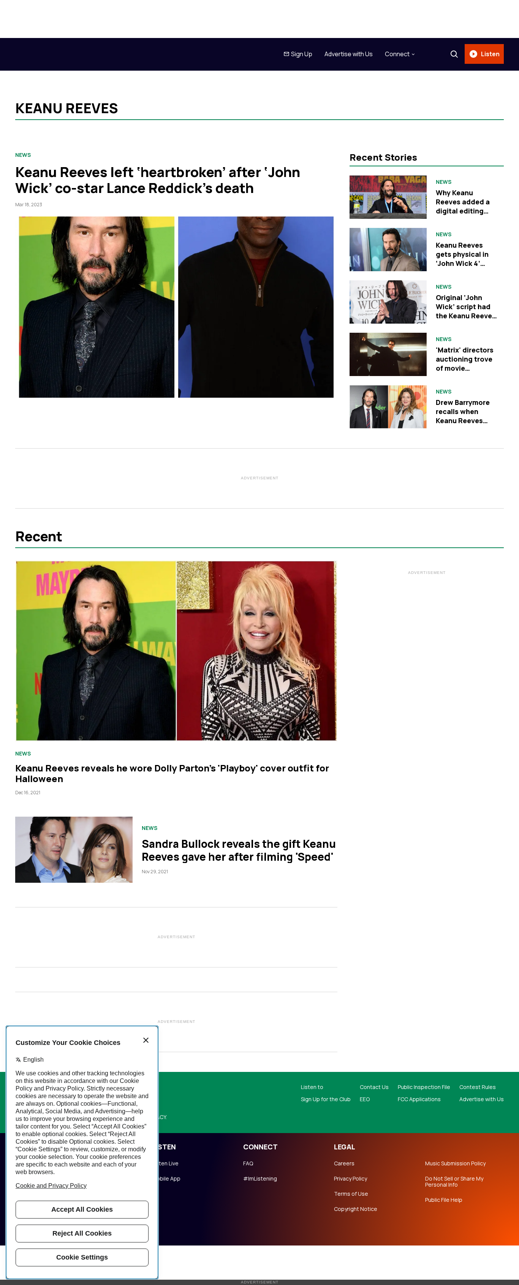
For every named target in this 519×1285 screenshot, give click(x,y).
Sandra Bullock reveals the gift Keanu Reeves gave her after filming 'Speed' (239, 850)
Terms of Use (351, 1194)
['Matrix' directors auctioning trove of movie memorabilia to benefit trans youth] (388, 354)
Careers (344, 1163)
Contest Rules (477, 1087)
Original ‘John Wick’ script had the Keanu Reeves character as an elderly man (466, 315)
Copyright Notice (355, 1209)
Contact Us (374, 1087)
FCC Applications (419, 1099)
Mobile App (166, 1179)
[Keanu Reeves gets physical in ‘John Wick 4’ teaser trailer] (388, 249)
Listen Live (165, 1163)
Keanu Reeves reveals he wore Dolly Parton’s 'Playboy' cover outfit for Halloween (172, 773)
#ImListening (260, 1179)
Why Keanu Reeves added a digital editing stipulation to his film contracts (464, 211)
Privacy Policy (350, 1179)
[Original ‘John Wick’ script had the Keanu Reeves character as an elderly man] (388, 302)
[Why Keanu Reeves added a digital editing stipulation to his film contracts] (388, 197)
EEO (365, 1099)
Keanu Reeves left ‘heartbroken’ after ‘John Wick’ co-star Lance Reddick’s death (157, 180)
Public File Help (443, 1200)
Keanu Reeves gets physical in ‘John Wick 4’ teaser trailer (462, 258)
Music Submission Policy (455, 1163)
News (23, 155)
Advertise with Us (348, 54)
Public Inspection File (424, 1087)
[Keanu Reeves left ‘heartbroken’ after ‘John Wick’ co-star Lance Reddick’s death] (176, 307)
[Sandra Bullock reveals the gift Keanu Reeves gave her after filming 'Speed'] (74, 850)
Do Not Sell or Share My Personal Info (454, 1182)
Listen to (312, 1087)
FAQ (248, 1163)
